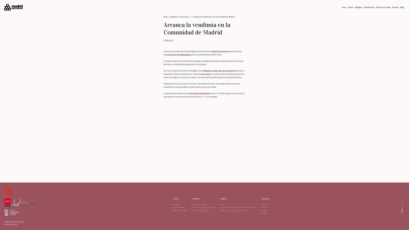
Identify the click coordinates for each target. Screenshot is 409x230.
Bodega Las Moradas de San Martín (219, 71)
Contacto (264, 213)
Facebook (264, 204)
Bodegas (173, 17)
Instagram (264, 210)
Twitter (263, 207)
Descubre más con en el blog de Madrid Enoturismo (237, 207)
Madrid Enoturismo (220, 51)
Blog (165, 17)
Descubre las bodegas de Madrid (203, 207)
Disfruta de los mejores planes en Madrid (233, 210)
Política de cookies (178, 207)
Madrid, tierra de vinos (199, 204)
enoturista (205, 74)
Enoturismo (184, 17)
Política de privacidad (179, 210)
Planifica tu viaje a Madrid (200, 210)
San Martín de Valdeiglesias (178, 54)
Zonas (221, 204)
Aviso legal (175, 204)
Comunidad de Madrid (199, 93)
